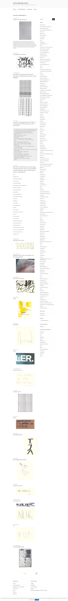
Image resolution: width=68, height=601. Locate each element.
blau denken (41, 57)
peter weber (41, 227)
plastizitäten (41, 229)
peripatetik (41, 226)
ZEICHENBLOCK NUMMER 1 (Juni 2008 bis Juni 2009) (39, 590)
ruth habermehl (42, 352)
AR (40, 40)
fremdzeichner (42, 124)
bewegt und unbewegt (43, 55)
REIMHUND (41, 239)
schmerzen (41, 250)
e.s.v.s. (14, 351)
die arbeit (41, 338)
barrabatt (15, 324)
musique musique (42, 205)
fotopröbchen (42, 340)
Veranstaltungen (29, 9)
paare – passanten (42, 222)
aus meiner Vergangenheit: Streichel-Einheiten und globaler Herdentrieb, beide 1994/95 (24, 76)
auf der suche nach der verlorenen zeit (45, 47)
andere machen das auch (20, 19)
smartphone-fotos (42, 261)
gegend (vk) (41, 138)
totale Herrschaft (42, 280)
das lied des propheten (43, 76)
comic (41, 67)
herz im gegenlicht (42, 148)
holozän (41, 152)
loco (40, 188)
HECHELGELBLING (43, 342)
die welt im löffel (42, 98)
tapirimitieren (42, 271)
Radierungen (42, 236)
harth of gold (42, 145)
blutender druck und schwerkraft (45, 59)
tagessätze (41, 270)
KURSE (41, 181)
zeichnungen (42, 299)
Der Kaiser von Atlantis (43, 86)
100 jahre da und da (18, 240)
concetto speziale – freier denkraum (45, 71)
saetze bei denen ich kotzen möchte (45, 241)
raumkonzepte (42, 238)
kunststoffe (41, 179)
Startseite (14, 9)
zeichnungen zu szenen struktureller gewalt (46, 304)
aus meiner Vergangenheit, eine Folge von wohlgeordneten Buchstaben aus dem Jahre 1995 (24, 123)
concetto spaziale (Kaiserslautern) (45, 69)
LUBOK (41, 347)
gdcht (41, 131)
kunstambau (42, 176)
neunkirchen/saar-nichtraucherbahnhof (46, 212)
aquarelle (41, 38)
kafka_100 (41, 162)
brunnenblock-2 (42, 62)
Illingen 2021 (42, 157)
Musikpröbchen (42, 313)
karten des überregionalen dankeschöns (46, 164)
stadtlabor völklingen (43, 266)
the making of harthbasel (43, 273)
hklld (14, 417)
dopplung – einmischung (43, 102)
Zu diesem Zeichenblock (21, 9)
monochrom (42, 200)
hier (33, 599)
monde (41, 198)
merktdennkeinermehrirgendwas (45, 193)
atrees (41, 45)
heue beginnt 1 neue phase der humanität (46, 150)
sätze (40, 243)
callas (41, 66)
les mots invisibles (42, 184)
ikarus (41, 155)
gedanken (41, 133)
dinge (40, 100)
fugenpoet (41, 129)
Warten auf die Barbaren (43, 292)
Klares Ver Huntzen (43, 169)
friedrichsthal (42, 126)
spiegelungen (42, 263)
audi (40, 335)
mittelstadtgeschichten (43, 196)
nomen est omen (17, 485)
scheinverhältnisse (42, 246)
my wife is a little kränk (43, 207)
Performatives (42, 224)
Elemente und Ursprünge (43, 105)
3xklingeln (32, 583)
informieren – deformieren (44, 160)
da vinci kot (41, 74)
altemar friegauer (42, 35)
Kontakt (35, 9)
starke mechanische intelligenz (44, 268)
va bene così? (17, 391)
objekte (41, 219)
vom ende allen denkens (43, 287)
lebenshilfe (41, 183)
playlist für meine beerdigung (44, 231)
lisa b (40, 186)
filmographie (42, 117)
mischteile (41, 195)
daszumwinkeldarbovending (44, 79)
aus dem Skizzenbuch (43, 50)
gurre (40, 143)
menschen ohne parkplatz (44, 191)
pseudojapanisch (17, 434)
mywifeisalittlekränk (18, 547)
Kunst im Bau (42, 174)
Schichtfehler (42, 248)
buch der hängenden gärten (44, 64)
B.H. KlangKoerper (42, 54)
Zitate (41, 306)
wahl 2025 (41, 290)
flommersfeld (42, 119)
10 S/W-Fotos (42, 24)
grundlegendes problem (19, 459)
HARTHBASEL (33, 585)
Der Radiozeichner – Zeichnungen (45, 90)
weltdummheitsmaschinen (44, 294)
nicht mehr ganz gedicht (43, 215)
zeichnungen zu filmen (43, 301)
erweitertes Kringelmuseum (44, 110)
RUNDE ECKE (42, 326)
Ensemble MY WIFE (43, 107)
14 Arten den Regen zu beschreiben (45, 26)
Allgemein (41, 33)
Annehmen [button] (36, 599)
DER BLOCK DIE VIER (43, 81)
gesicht (41, 141)
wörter (41, 297)
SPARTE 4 (41, 354)
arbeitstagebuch (42, 43)
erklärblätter (42, 109)
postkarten (41, 234)
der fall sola (41, 83)
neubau (41, 210)
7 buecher (41, 31)
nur (14, 526)
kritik (40, 172)
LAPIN (41, 345)
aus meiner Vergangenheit (44, 52)
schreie (41, 253)
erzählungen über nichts (43, 112)
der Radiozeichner (42, 88)
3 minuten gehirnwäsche (43, 28)
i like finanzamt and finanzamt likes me (45, 153)
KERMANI (41, 167)
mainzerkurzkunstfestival (43, 349)
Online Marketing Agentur (44, 320)
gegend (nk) (41, 136)
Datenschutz (15, 593)
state (14, 298)
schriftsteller (42, 255)
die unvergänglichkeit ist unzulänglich (45, 95)
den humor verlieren (18, 278)
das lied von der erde (43, 78)
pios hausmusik (42, 350)
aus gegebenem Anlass (19, 54)
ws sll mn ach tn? (17, 370)
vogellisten (41, 285)
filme (40, 114)
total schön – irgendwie (43, 278)
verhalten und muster (43, 282)
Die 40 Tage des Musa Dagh (44, 93)
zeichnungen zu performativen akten (45, 302)
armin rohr (41, 333)
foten (40, 121)
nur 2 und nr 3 (17, 501)
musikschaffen (42, 203)
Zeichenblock (20, 3)
